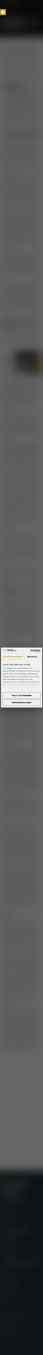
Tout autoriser (21, 695)
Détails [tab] (32, 657)
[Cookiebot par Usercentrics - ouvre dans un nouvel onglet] (30, 650)
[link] (3, 12)
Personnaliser (21, 702)
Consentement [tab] (13, 657)
